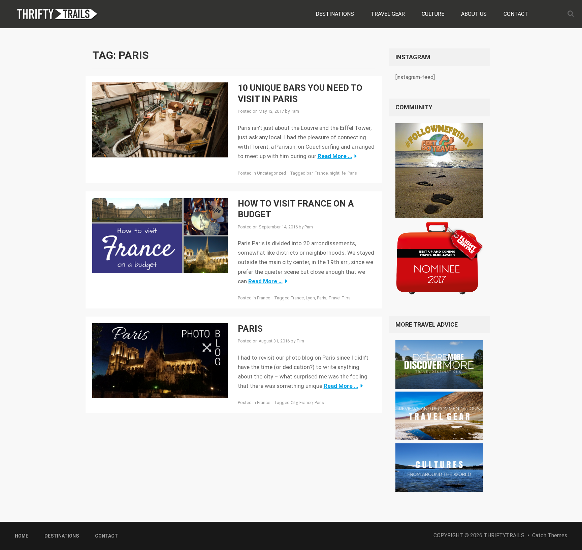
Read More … (335, 156)
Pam (295, 111)
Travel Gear (388, 14)
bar (309, 173)
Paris (352, 173)
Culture (433, 14)
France (321, 173)
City (294, 402)
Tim (300, 340)
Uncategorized (271, 173)
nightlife (338, 173)
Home (21, 536)
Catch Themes (549, 535)
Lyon (310, 297)
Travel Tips (339, 297)
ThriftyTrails (504, 535)
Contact (516, 14)
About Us (474, 14)
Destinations (335, 14)
